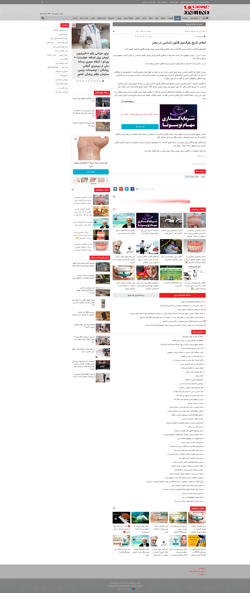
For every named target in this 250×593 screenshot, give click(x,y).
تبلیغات (201, 574)
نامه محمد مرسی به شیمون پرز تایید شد (189, 395)
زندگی (144, 18)
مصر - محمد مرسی (192, 176)
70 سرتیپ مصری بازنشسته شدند (192, 348)
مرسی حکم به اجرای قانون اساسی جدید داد (188, 501)
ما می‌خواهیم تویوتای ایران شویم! (192, 301)
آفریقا (186, 31)
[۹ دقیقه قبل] (91, 36)
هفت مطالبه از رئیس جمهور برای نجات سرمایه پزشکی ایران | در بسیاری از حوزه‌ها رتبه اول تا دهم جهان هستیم (166, 313)
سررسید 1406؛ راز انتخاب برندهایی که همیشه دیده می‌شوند (83, 313)
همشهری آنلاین (195, 10)
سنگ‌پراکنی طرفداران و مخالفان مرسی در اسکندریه (186, 446)
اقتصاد (170, 18)
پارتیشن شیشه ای (62, 79)
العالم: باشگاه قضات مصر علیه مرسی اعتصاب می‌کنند (185, 411)
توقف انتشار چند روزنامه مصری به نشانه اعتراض (187, 466)
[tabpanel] (91, 51)
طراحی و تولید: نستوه (124, 589)
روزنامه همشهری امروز (202, 2)
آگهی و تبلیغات (173, 2)
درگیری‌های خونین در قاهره (194, 379)
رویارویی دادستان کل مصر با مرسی (191, 383)
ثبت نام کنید (140, 126)
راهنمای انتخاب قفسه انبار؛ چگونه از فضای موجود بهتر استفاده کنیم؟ (83, 264)
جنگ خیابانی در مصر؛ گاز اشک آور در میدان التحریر (186, 407)
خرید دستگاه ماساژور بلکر (59, 38)
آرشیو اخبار (194, 18)
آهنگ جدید (64, 59)
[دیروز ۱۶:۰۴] (103, 316)
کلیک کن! (91, 171)
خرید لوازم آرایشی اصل (60, 47)
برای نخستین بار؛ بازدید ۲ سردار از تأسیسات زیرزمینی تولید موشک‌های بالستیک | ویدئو (174, 325)
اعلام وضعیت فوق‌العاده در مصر (192, 497)
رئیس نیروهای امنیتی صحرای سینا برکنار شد (188, 399)
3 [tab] (97, 81)
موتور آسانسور (63, 34)
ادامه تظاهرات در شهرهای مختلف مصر (190, 438)
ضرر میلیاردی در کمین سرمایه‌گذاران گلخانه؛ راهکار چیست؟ (86, 290)
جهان (177, 18)
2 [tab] (100, 81)
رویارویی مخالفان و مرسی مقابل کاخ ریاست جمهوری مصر (184, 477)
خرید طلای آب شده (61, 51)
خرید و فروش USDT (61, 30)
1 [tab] (103, 81)
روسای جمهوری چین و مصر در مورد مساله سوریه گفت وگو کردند (181, 344)
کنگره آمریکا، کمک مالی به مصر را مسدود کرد (188, 360)
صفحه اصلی (202, 31)
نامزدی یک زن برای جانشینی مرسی (191, 364)
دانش (138, 18)
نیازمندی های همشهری (187, 2)
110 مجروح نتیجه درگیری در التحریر (191, 387)
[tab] (182, 295)
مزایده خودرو (63, 55)
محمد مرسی (201, 55)
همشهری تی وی (162, 2)
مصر (181, 55)
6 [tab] (88, 81)
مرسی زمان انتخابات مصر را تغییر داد (191, 458)
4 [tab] (94, 81)
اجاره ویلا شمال (62, 42)
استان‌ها (111, 18)
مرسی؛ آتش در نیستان (195, 427)
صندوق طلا (64, 75)
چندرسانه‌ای (101, 18)
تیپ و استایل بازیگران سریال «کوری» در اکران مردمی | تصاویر (183, 321)
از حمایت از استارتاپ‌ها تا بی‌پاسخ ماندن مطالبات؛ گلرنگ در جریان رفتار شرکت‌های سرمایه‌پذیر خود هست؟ (84, 365)
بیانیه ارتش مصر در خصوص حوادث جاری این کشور (186, 474)
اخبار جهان (193, 31)
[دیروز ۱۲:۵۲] (103, 126)
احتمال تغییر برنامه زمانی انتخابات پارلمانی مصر (187, 485)
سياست (185, 18)
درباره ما (201, 568)
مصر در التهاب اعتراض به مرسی (192, 419)
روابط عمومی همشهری (149, 2)
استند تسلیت (51, 55)
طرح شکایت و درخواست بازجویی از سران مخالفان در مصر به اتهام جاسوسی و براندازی (175, 481)
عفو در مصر (199, 376)
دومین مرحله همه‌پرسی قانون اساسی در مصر (188, 462)
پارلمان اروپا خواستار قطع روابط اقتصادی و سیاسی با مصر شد (182, 489)
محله (151, 18)
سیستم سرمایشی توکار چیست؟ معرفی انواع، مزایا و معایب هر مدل (84, 339)
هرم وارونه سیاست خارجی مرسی (192, 442)
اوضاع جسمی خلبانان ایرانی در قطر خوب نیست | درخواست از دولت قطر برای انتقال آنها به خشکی (171, 317)
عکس (93, 18)
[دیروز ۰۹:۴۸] (103, 365)
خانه (204, 18)
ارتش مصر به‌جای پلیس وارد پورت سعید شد (188, 450)
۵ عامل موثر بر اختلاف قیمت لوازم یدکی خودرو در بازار (83, 350)
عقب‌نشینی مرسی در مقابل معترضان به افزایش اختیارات (184, 423)
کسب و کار (84, 18)
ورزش (119, 18)
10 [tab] (77, 81)
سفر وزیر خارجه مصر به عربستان (192, 493)
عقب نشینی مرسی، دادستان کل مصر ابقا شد (188, 391)
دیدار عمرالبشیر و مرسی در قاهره (192, 356)
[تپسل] (122, 101)
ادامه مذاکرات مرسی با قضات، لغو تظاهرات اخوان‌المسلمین (183, 434)
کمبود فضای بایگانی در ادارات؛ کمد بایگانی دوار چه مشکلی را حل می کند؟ (83, 302)
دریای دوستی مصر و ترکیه (194, 372)
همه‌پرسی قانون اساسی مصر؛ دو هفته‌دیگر (189, 470)
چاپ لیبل (64, 67)
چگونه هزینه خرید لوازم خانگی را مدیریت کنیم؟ (84, 326)
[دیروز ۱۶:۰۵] (103, 279)
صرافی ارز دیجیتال (62, 71)
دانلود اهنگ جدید (62, 83)
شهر (156, 18)
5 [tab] (91, 81)
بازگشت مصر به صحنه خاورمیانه (192, 336)
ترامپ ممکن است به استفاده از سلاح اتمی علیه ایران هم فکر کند (181, 305)
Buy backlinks (53, 67)
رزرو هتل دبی (63, 88)
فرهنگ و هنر (128, 18)
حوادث (75, 18)
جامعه (163, 18)
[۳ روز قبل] (103, 377)
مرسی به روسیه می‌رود (195, 403)
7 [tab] (85, 81)
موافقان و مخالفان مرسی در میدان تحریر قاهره (187, 340)
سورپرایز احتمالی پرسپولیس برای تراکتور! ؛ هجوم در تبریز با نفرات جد (179, 24)
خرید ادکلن (50, 42)
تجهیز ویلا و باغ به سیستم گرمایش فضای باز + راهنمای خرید (84, 276)
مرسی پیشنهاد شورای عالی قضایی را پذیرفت (188, 430)
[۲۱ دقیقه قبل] (103, 267)
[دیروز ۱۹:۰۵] (103, 102)
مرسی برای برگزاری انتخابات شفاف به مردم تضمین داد (185, 454)
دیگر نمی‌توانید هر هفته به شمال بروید (190, 309)
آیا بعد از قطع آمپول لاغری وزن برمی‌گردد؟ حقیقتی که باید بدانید (84, 375)
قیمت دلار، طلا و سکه (197, 571)
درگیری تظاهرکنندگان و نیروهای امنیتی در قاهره (187, 415)
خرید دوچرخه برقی (62, 63)
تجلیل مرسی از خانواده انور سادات (192, 368)
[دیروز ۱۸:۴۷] (103, 114)
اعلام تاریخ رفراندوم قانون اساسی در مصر (179, 42)
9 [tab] (80, 81)
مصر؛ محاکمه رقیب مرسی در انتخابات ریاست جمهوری (185, 352)
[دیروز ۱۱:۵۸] (103, 340)
